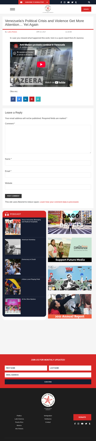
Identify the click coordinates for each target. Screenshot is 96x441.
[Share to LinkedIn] (25, 101)
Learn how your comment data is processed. (59, 202)
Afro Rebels (19, 429)
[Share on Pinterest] (31, 101)
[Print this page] (38, 101)
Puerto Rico (19, 422)
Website (8, 183)
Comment (10, 124)
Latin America (19, 419)
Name (8, 159)
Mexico (19, 425)
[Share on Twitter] (19, 101)
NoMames (48, 419)
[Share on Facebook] (13, 101)
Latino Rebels (12, 32)
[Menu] (12, 9)
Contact (48, 422)
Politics (19, 416)
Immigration (48, 416)
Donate (86, 9)
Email (8, 171)
